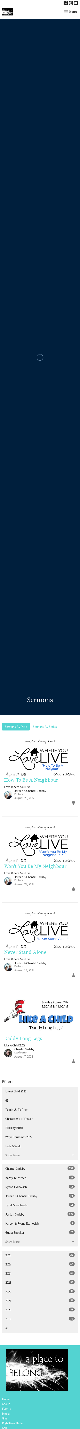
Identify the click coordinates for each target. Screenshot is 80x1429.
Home (6, 1399)
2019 (39, 1319)
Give (5, 1418)
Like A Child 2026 (15, 1091)
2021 (39, 1301)
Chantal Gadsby (39, 1168)
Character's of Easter (19, 1119)
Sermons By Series (45, 727)
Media (6, 1414)
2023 (39, 1282)
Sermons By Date (16, 727)
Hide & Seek (13, 1146)
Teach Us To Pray (16, 1110)
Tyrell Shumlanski (39, 1205)
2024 (39, 1273)
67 (6, 1101)
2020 (39, 1310)
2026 (39, 1255)
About (6, 1404)
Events (6, 1409)
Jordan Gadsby (39, 1214)
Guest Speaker (39, 1232)
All (6, 1328)
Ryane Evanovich (39, 1187)
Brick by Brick (14, 1128)
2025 (39, 1264)
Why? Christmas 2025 (18, 1137)
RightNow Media (12, 1423)
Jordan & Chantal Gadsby (39, 1196)
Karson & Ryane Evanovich (39, 1223)
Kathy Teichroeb (39, 1178)
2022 (39, 1292)
